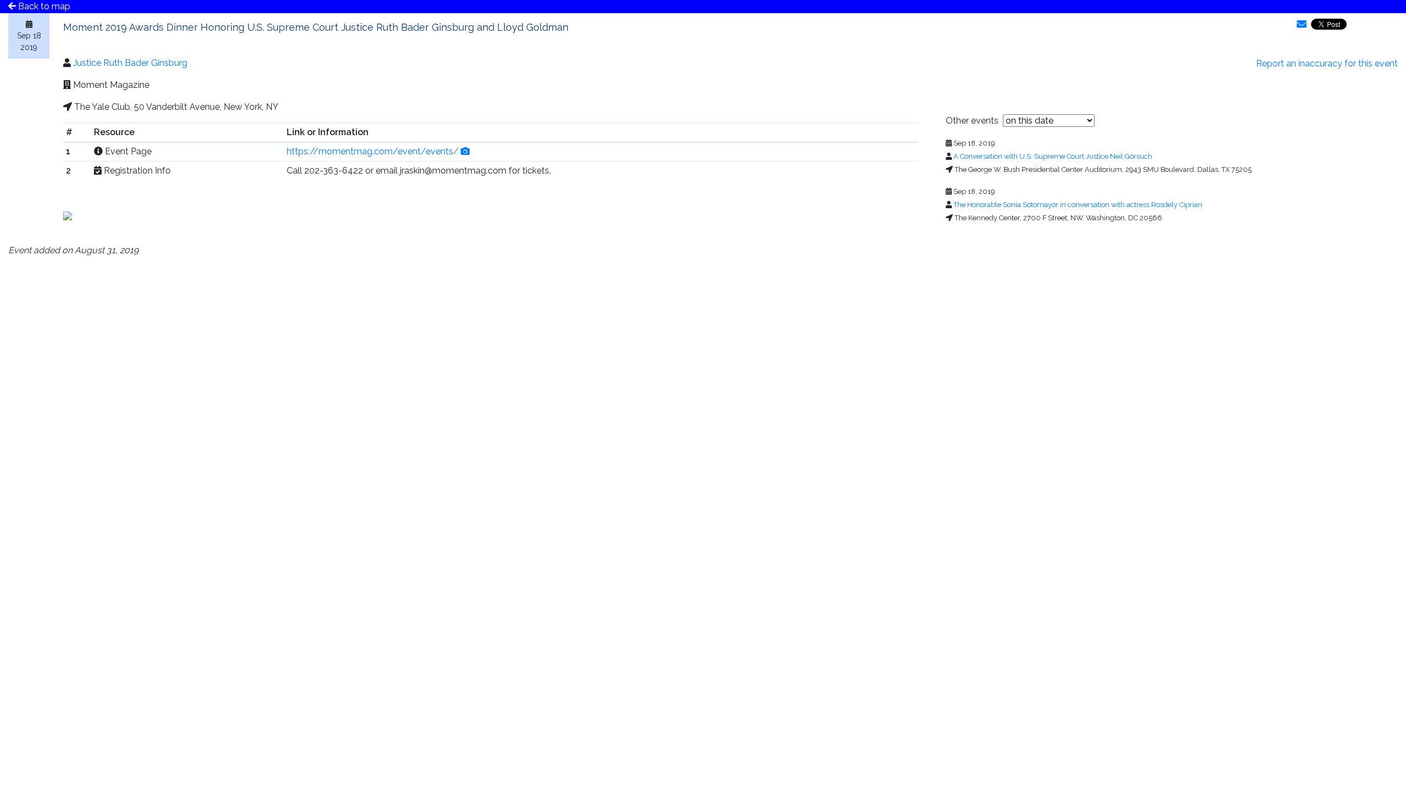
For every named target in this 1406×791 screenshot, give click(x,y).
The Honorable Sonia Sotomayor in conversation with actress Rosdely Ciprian (1077, 204)
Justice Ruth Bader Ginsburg (130, 63)
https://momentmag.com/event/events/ (373, 151)
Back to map (43, 6)
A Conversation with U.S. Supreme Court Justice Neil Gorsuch (1052, 156)
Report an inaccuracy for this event (1327, 63)
